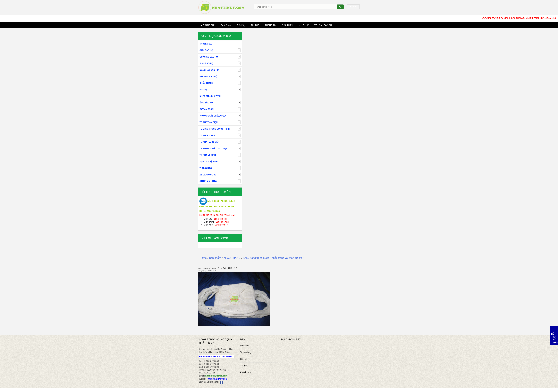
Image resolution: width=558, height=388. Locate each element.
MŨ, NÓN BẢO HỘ (208, 76)
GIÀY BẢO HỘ (206, 50)
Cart (354, 6)
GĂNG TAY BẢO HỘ (209, 69)
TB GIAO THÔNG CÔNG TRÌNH (215, 128)
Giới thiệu (287, 25)
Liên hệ (305, 25)
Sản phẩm (226, 25)
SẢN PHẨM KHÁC (208, 181)
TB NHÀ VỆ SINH (208, 154)
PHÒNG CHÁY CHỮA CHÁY (213, 115)
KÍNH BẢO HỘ (206, 63)
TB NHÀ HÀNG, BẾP (209, 141)
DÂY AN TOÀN (206, 109)
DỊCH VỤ (241, 25)
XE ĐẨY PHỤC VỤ (208, 174)
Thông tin (270, 25)
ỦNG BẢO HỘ (206, 102)
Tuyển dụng (245, 352)
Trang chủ (209, 25)
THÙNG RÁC (206, 168)
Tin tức (255, 25)
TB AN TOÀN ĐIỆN (209, 122)
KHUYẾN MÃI (206, 43)
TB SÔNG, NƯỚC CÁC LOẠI (213, 148)
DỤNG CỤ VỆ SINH (209, 161)
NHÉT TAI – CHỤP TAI (210, 96)
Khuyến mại (245, 372)
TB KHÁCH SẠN (207, 135)
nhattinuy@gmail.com (216, 375)
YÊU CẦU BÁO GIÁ (323, 25)
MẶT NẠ (203, 89)
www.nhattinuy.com (217, 378)
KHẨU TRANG (206, 82)
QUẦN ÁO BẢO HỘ (209, 56)
